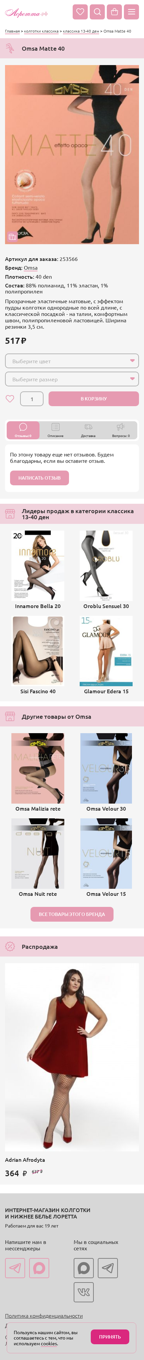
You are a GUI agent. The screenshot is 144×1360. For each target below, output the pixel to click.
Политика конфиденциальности (44, 1315)
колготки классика (41, 31)
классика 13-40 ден (81, 31)
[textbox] (66, 361)
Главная (12, 31)
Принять (110, 1337)
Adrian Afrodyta (25, 1159)
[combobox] (72, 360)
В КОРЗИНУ (94, 398)
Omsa (31, 267)
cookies (49, 1343)
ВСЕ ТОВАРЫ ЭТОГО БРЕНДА (72, 914)
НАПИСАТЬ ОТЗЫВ (39, 478)
